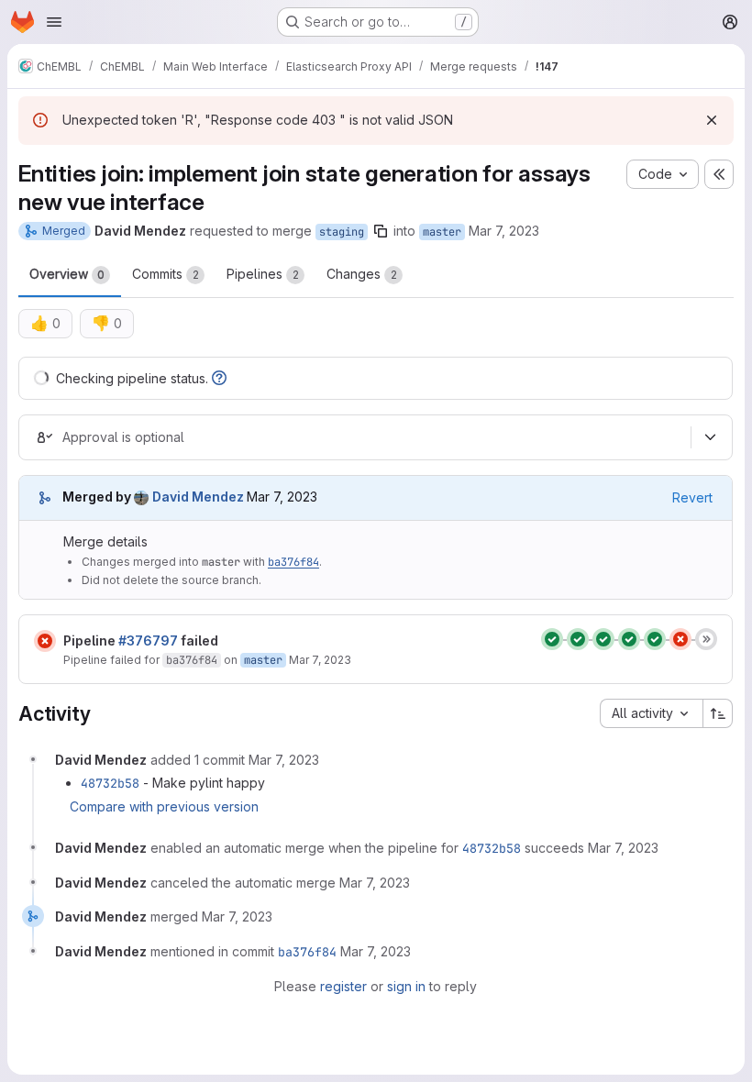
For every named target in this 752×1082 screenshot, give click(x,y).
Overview (67, 274)
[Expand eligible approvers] (710, 437)
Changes (361, 274)
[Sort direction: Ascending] (718, 713)
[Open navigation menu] (54, 22)
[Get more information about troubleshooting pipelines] (219, 378)
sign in (406, 986)
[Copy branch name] (381, 231)
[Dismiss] (712, 120)
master (442, 232)
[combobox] (651, 713)
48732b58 (110, 783)
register (343, 986)
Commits (165, 274)
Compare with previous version (164, 806)
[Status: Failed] (45, 641)
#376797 (148, 640)
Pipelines (263, 274)
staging (341, 232)
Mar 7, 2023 (504, 230)
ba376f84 (293, 562)
